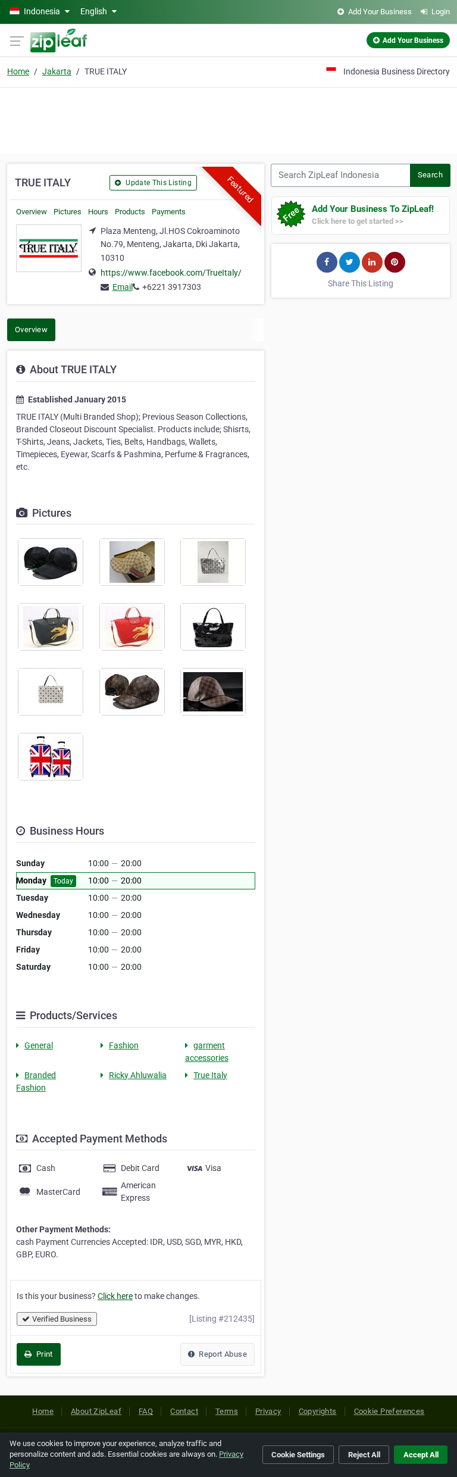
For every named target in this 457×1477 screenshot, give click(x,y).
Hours (98, 211)
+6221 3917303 (171, 287)
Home (18, 71)
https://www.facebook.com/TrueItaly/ (171, 272)
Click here (115, 1296)
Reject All (364, 1454)
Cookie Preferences (389, 1411)
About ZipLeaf (96, 1411)
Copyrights (318, 1411)
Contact (184, 1411)
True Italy (210, 1075)
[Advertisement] (228, 119)
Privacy (268, 1411)
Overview (31, 211)
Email (122, 287)
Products (130, 211)
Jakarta (56, 71)
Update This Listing (158, 183)
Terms (226, 1411)
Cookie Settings (298, 1454)
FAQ (146, 1411)
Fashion (124, 1045)
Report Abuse (222, 1354)
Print (43, 1354)
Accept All (421, 1454)
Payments (169, 211)
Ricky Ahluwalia (138, 1075)
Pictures (68, 211)
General (38, 1045)
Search (430, 174)
